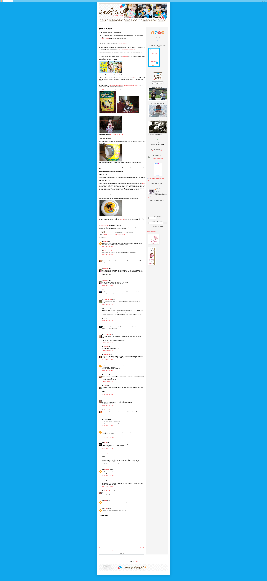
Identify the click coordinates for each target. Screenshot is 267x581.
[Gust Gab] (157, 40)
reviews (123, 234)
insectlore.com (104, 225)
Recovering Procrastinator (109, 258)
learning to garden (105, 38)
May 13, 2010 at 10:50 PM (108, 475)
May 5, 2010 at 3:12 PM (107, 304)
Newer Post (102, 547)
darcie (158, 189)
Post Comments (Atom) (110, 550)
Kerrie (105, 442)
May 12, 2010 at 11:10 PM (108, 437)
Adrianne (106, 508)
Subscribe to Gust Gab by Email (155, 184)
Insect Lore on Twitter (118, 194)
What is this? (158, 175)
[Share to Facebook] (131, 232)
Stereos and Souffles (109, 364)
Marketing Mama (108, 409)
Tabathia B (106, 430)
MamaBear (105, 268)
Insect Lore (111, 58)
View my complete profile (153, 197)
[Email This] (127, 232)
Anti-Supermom (107, 334)
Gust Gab (158, 39)
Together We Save (107, 299)
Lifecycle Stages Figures (104, 89)
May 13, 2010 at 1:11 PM (107, 448)
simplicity (105, 241)
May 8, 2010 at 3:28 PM (107, 381)
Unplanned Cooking (108, 250)
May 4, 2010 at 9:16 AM (107, 263)
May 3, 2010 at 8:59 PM (107, 254)
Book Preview (152, 65)
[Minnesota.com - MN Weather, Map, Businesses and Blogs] (157, 158)
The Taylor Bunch (108, 490)
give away (115, 234)
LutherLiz (105, 325)
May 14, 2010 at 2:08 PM (107, 486)
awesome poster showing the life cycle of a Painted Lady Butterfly (124, 85)
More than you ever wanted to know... (158, 150)
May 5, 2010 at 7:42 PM (107, 342)
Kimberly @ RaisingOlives (110, 453)
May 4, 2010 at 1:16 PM (107, 276)
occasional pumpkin (121, 43)
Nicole (105, 500)
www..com (157, 163)
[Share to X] (129, 232)
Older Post (142, 547)
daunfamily (106, 399)
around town (105, 234)
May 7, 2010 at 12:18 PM (107, 359)
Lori (104, 289)
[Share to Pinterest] (132, 232)
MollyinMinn (107, 354)
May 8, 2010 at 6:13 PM (107, 405)
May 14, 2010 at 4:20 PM (107, 512)
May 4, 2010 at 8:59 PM (107, 295)
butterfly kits (125, 56)
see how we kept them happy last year (126, 49)
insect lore (119, 234)
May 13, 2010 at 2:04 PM (107, 464)
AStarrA (105, 374)
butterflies (110, 234)
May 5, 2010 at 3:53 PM (107, 320)
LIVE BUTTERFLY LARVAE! (116, 134)
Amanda (106, 346)
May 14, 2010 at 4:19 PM (107, 504)
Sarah (105, 385)
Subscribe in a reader (152, 231)
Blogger (136, 561)
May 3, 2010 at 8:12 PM (107, 246)
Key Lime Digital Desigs (136, 571)
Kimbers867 (106, 469)
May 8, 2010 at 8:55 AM (107, 370)
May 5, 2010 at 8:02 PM (107, 350)
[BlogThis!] (128, 232)
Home (122, 547)
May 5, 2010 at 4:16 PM (107, 330)
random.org (122, 219)
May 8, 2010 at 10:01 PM (107, 414)
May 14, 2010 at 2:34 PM (107, 495)
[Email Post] (125, 232)
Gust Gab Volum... (153, 58)
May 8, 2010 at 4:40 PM (107, 394)
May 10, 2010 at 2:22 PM (107, 425)
